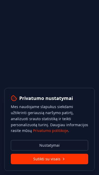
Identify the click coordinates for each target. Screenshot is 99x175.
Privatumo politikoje (50, 130)
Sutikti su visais (46, 158)
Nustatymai (49, 145)
